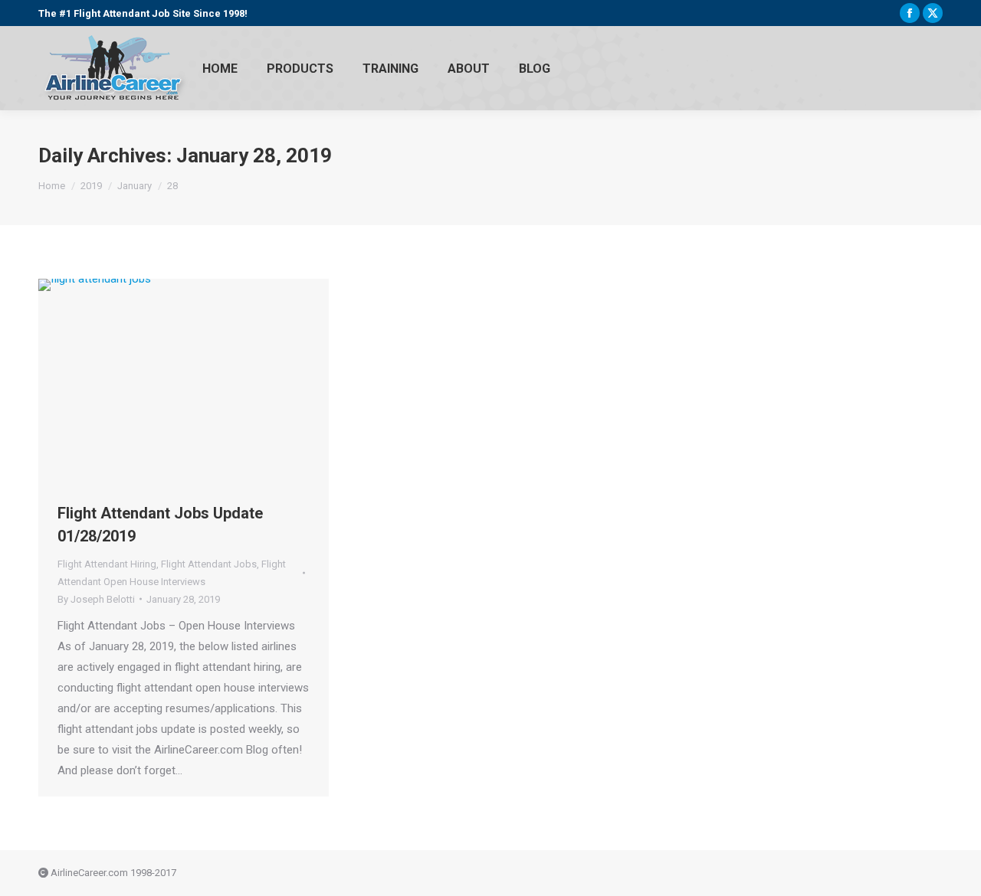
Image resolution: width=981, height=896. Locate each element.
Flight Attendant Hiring (106, 564)
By (96, 599)
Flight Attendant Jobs (209, 564)
